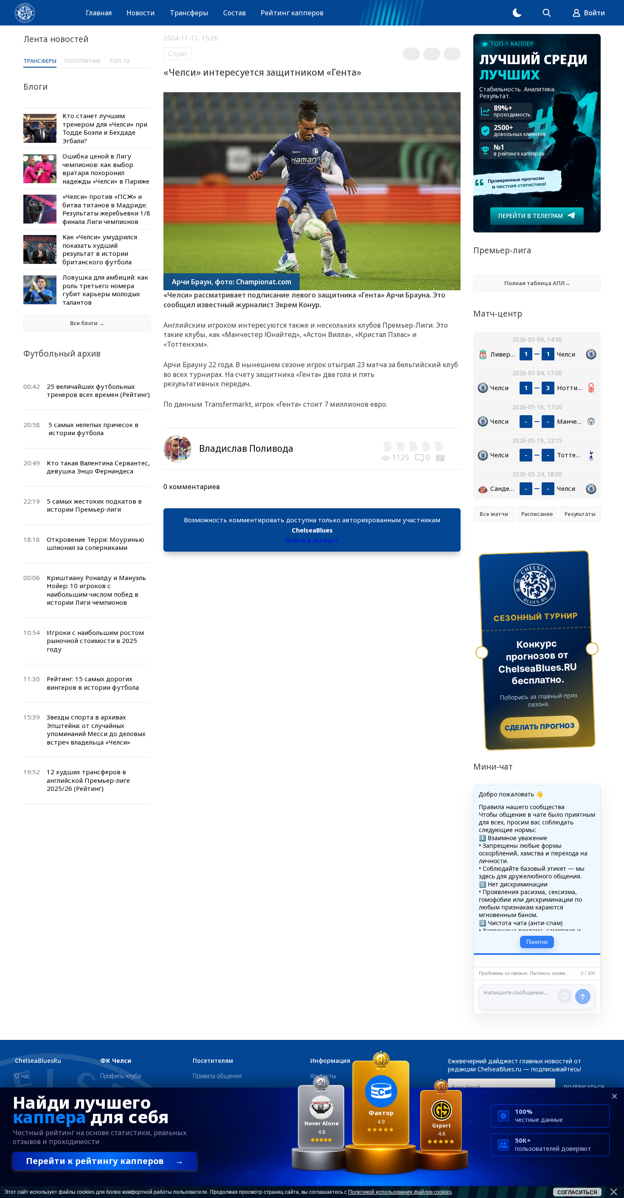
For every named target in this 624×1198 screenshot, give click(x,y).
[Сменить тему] (517, 12)
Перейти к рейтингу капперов (104, 1161)
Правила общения (217, 1076)
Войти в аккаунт (312, 540)
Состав (234, 12)
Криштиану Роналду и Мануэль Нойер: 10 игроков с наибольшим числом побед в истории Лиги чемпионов (96, 590)
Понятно (537, 942)
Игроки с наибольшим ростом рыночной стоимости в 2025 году (95, 640)
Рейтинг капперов (292, 12)
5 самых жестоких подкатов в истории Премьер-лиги (94, 505)
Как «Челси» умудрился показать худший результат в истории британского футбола (99, 249)
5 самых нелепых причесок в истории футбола (93, 428)
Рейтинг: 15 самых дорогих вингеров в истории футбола (93, 682)
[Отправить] (582, 996)
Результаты (580, 514)
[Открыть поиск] (546, 12)
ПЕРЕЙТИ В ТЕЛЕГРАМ (530, 216)
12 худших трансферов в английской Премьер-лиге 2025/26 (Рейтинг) (88, 780)
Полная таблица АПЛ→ (537, 283)
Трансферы (189, 12)
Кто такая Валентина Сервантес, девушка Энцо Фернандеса (98, 467)
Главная (99, 12)
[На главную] (25, 13)
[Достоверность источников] (441, 457)
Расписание (537, 514)
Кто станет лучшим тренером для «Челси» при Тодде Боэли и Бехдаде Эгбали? (104, 128)
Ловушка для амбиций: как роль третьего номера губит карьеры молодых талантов (105, 289)
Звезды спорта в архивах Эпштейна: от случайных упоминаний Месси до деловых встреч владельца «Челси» (96, 729)
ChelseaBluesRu (38, 1061)
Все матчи (494, 514)
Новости (140, 12)
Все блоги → (87, 323)
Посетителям (213, 1061)
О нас (22, 1076)
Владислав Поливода (246, 448)
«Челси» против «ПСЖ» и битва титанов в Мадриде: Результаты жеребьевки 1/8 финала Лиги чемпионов (106, 209)
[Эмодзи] (564, 996)
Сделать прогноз (539, 726)
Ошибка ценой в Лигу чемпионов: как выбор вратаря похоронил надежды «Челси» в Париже (105, 168)
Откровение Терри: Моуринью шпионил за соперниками (95, 543)
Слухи (177, 53)
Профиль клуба (120, 1076)
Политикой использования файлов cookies (400, 1192)
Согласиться (577, 1192)
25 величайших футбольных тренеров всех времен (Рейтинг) (98, 390)
